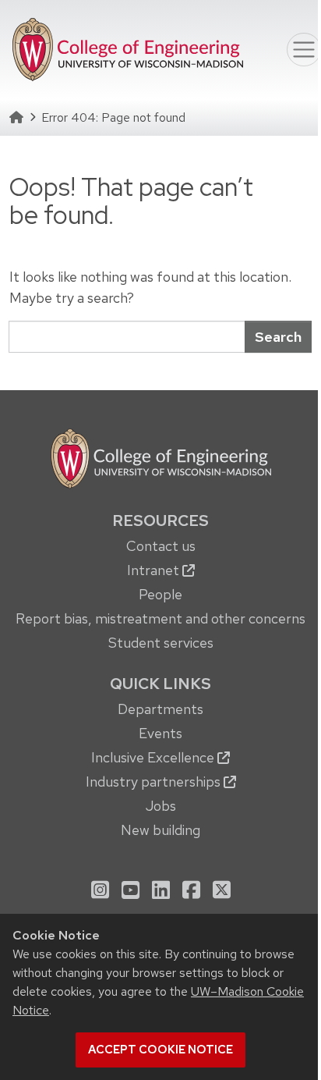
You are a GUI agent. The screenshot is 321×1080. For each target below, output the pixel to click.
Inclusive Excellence (154, 757)
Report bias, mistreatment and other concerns (160, 618)
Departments (160, 709)
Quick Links (160, 683)
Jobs (161, 806)
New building (160, 830)
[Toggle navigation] (304, 50)
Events (160, 733)
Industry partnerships (155, 781)
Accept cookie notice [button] (160, 1049)
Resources (160, 520)
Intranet (154, 570)
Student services (160, 643)
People (160, 594)
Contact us (161, 546)
